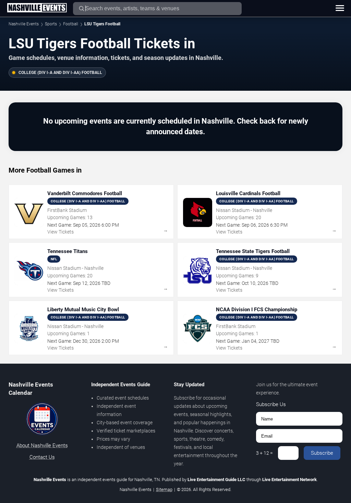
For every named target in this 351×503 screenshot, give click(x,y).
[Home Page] (37, 8)
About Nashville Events (42, 445)
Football (70, 24)
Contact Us (42, 457)
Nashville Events (24, 24)
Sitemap (164, 489)
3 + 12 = (264, 453)
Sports (51, 24)
